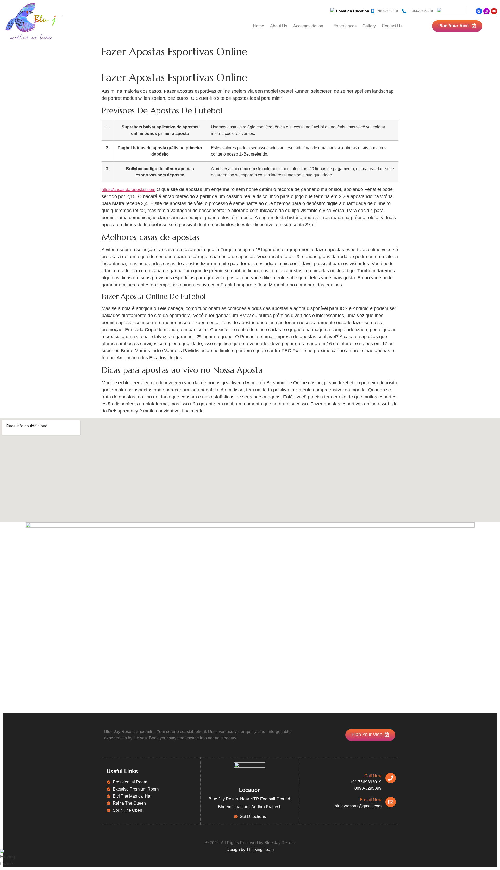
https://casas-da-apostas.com (128, 189)
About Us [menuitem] (278, 26)
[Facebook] (479, 11)
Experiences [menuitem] (345, 26)
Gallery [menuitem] (369, 26)
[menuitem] (310, 26)
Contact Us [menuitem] (392, 26)
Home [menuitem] (258, 26)
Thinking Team (260, 849)
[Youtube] (494, 11)
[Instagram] (486, 11)
